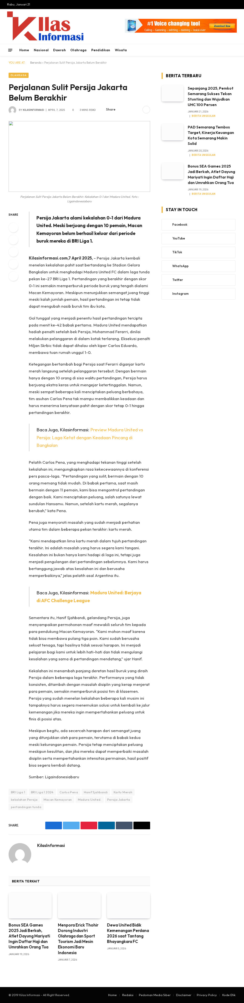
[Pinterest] (13, 264)
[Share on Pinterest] (137, 109)
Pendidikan (100, 50)
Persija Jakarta (118, 799)
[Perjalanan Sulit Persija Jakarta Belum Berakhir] (79, 156)
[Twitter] (13, 239)
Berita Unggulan (204, 116)
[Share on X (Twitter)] (129, 109)
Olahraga (78, 50)
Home (24, 50)
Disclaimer (183, 995)
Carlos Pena (69, 792)
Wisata (121, 50)
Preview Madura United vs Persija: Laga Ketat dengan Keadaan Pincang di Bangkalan (89, 437)
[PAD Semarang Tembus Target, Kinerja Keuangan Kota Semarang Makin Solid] (172, 132)
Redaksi (127, 995)
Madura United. (89, 799)
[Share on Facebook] (121, 109)
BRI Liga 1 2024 (42, 792)
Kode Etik (228, 995)
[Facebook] (13, 227)
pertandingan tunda (26, 807)
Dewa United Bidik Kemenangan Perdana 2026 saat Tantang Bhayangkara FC (128, 933)
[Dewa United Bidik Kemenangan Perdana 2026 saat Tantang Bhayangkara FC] (128, 905)
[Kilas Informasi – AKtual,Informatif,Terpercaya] (96, 26)
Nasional (41, 50)
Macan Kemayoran (58, 799)
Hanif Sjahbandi (96, 792)
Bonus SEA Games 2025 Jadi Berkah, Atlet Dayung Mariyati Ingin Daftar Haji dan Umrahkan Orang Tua (29, 935)
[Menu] (10, 49)
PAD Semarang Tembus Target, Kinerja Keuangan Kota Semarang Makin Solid (211, 135)
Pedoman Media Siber (155, 995)
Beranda (35, 62)
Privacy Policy (207, 995)
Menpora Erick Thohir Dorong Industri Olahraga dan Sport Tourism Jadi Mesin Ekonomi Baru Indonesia (78, 938)
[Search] (235, 50)
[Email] (13, 276)
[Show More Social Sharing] (146, 109)
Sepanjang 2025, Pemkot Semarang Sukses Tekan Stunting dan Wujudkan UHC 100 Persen (211, 96)
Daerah (59, 50)
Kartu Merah (123, 792)
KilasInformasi (33, 110)
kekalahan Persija (24, 799)
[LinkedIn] (13, 252)
